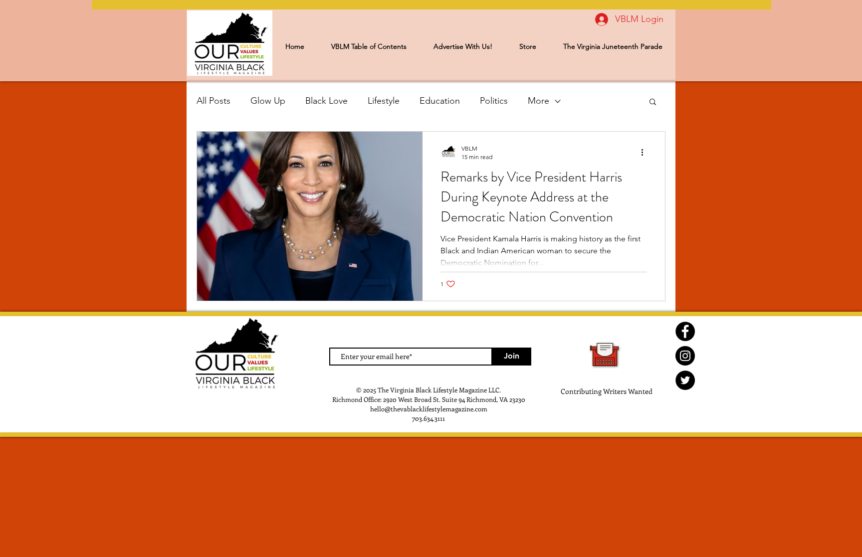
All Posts (213, 100)
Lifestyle (384, 100)
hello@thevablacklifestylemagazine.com (428, 408)
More (538, 100)
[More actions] (645, 152)
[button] (652, 102)
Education (440, 100)
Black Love (326, 100)
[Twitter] (685, 380)
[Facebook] (685, 331)
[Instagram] (685, 356)
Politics (494, 100)
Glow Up (267, 100)
